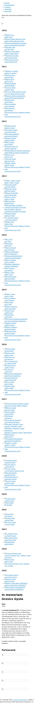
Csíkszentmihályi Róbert (13, 258)
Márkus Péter (9, 203)
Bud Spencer (9, 359)
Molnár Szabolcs (10, 329)
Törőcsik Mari (9, 351)
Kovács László (9, 199)
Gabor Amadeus (10, 309)
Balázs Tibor (9, 224)
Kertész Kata (9, 77)
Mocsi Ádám (9, 144)
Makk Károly (9, 437)
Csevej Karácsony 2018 (13, 489)
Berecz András (10, 262)
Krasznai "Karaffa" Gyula (13, 426)
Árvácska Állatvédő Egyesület (15, 45)
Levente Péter (9, 90)
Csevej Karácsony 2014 (13, 285)
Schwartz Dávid (10, 462)
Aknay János (9, 81)
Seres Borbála (9, 106)
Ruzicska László (10, 191)
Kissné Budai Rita (10, 195)
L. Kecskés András (11, 220)
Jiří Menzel (8, 418)
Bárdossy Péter (10, 333)
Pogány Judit (9, 355)
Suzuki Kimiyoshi (10, 380)
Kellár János (9, 37)
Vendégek (8, 9)
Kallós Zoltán (9, 388)
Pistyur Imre (9, 157)
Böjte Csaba (9, 274)
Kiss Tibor (8, 241)
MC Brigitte (8, 505)
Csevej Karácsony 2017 (13, 451)
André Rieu (8, 317)
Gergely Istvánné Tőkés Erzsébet (16, 406)
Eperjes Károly (10, 250)
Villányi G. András (11, 73)
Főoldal (7, 3)
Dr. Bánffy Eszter (10, 536)
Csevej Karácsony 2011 (13, 116)
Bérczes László (10, 410)
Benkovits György (11, 479)
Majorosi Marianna (11, 254)
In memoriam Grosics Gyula (14, 471)
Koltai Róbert (9, 544)
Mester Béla (9, 562)
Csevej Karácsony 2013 (13, 230)
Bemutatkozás (9, 5)
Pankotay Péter (10, 216)
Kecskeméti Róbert (11, 136)
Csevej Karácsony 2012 (13, 171)
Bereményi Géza (10, 540)
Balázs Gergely (10, 128)
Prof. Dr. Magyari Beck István (15, 94)
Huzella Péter (9, 520)
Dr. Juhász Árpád (10, 363)
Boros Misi (8, 304)
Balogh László (9, 165)
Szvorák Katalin (10, 187)
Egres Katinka (9, 300)
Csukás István (9, 501)
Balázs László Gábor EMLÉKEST (15, 585)
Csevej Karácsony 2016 (13, 394)
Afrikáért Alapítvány (11, 266)
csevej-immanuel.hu (20, 700)
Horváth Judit (9, 49)
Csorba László (9, 483)
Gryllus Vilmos (9, 367)
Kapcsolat (8, 11)
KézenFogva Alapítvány (12, 376)
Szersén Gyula (9, 161)
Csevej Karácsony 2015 (13, 340)
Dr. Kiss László (9, 524)
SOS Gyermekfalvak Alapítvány (15, 321)
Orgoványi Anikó (10, 132)
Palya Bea (8, 246)
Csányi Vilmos (9, 467)
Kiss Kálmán (9, 110)
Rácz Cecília (9, 384)
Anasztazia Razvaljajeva (13, 441)
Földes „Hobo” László (12, 183)
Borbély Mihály (10, 85)
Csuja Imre (8, 372)
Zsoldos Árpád (9, 140)
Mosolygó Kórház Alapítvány (14, 98)
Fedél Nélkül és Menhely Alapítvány (17, 153)
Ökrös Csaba (9, 296)
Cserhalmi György (11, 577)
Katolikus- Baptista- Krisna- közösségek (18, 432)
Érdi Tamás (8, 516)
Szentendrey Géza (11, 58)
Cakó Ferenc (9, 313)
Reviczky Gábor (10, 279)
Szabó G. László (10, 445)
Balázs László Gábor (11, 53)
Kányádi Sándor (10, 475)
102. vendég (9, 566)
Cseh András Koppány (12, 422)
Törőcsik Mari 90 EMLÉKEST (14, 589)
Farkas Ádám (9, 414)
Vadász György (10, 325)
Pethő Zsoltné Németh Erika (14, 41)
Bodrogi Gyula (9, 581)
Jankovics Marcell (10, 148)
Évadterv (8, 7)
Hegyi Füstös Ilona (11, 62)
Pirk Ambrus (9, 270)
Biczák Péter (9, 102)
